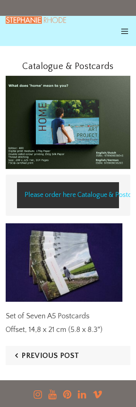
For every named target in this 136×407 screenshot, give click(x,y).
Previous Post (50, 356)
